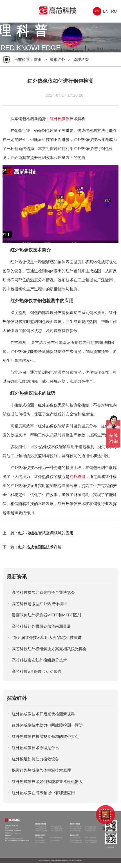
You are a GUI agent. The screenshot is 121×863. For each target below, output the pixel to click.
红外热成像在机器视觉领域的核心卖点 (45, 736)
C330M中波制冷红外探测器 (75, 828)
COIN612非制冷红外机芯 (40, 840)
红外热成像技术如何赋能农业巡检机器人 (47, 781)
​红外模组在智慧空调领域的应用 (45, 533)
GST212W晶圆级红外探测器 (40, 826)
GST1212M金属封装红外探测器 (56, 830)
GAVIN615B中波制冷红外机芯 (91, 840)
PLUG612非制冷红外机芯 (40, 842)
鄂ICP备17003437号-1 (76, 860)
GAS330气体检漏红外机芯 (75, 837)
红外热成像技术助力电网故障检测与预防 (47, 725)
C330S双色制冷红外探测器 (90, 830)
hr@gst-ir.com (17, 833)
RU (114, 11)
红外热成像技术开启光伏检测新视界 (43, 714)
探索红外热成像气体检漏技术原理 (41, 770)
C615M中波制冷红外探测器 (90, 826)
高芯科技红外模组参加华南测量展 (41, 626)
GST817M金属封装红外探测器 (41, 830)
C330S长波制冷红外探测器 (75, 830)
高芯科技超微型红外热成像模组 (39, 603)
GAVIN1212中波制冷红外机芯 (91, 842)
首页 (38, 59)
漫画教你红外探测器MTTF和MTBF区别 (46, 615)
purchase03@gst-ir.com (17, 838)
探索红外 (57, 59)
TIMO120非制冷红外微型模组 (56, 837)
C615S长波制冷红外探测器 (90, 828)
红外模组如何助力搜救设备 (35, 759)
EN (105, 11)
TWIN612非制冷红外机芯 (55, 840)
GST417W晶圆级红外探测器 (55, 826)
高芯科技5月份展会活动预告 (36, 671)
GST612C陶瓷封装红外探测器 (56, 828)
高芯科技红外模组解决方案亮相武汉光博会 (49, 649)
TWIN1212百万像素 (39, 837)
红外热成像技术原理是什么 (35, 747)
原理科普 (81, 59)
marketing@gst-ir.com (17, 828)
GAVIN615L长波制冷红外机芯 (76, 842)
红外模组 (77, 476)
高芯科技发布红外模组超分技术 (39, 660)
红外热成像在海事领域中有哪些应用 (43, 793)
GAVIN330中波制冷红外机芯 (90, 837)
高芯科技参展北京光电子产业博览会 (43, 592)
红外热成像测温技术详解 (40, 547)
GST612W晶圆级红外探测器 (40, 828)
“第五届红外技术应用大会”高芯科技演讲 (47, 637)
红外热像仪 (60, 118)
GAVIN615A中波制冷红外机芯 (76, 840)
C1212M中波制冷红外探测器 (75, 826)
